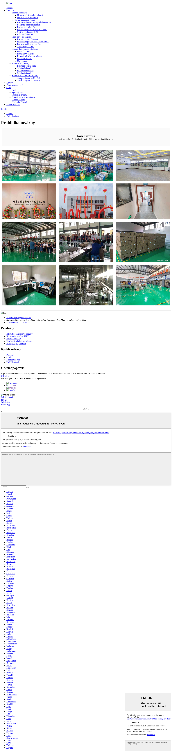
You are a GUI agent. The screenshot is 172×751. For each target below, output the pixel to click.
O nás (8, 87)
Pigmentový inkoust (25, 54)
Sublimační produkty (21, 63)
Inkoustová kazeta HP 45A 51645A (32, 29)
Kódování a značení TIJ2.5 (23, 20)
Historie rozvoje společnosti (23, 97)
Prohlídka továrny (19, 95)
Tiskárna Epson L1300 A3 (28, 80)
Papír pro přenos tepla (26, 66)
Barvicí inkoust (23, 51)
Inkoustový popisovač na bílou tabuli (33, 42)
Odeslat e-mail (7, 397)
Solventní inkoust (24, 58)
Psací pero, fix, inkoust (21, 37)
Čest (14, 90)
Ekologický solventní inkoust (29, 56)
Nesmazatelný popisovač (27, 17)
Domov (9, 8)
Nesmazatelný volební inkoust (30, 15)
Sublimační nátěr (24, 68)
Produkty (10, 10)
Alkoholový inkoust (25, 46)
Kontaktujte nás (13, 104)
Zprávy (9, 83)
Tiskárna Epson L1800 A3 (28, 78)
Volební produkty (19, 13)
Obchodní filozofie (20, 102)
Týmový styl (17, 92)
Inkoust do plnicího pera (27, 39)
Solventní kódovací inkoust (28, 25)
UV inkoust (22, 61)
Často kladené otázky (15, 85)
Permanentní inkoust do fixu (29, 44)
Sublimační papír (24, 73)
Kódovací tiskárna (25, 34)
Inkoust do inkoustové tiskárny (25, 49)
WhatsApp (5, 402)
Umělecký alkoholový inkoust (19, 341)
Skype (3, 399)
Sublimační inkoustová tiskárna (25, 75)
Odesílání (5, 376)
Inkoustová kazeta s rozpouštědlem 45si (34, 22)
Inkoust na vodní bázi (26, 27)
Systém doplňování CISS (28, 32)
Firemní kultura (18, 100)
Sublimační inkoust (25, 71)
